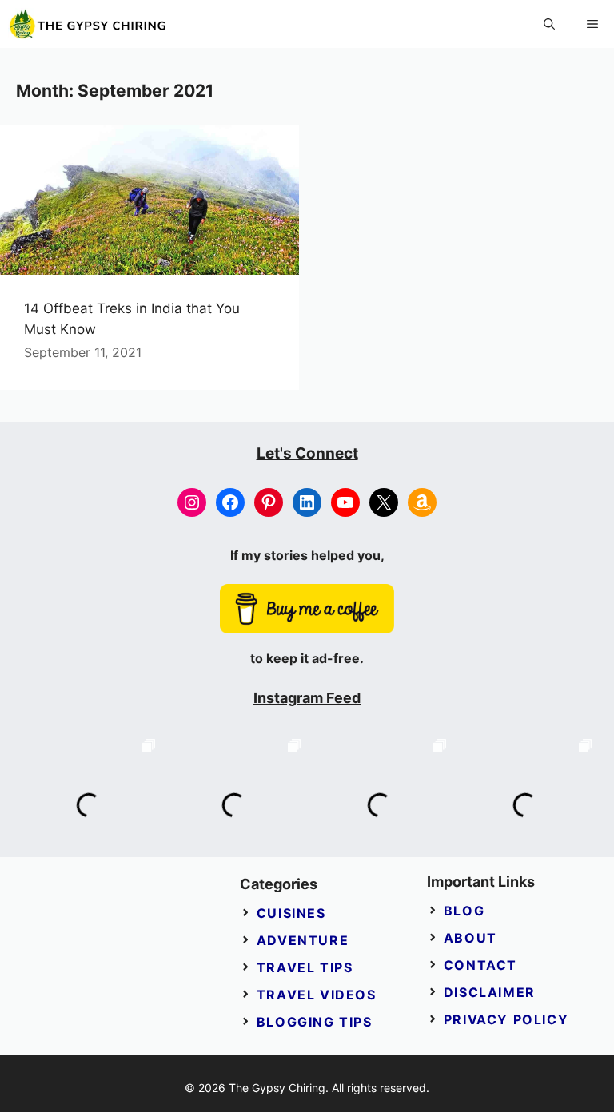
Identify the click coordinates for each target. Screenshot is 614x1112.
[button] (549, 24)
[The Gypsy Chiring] (88, 24)
